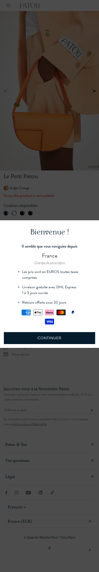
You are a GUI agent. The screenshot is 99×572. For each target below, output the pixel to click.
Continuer (49, 338)
